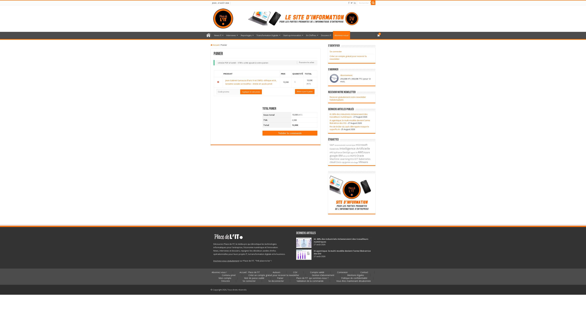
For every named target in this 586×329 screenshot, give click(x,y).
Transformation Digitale (267, 35)
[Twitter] (351, 3)
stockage (354, 162)
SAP (332, 144)
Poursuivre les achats (306, 62)
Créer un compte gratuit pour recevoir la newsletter (273, 275)
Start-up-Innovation (292, 35)
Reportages (246, 35)
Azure (367, 152)
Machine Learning (340, 158)
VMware (363, 162)
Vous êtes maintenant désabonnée (353, 280)
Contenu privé (229, 275)
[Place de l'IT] (223, 18)
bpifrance (338, 152)
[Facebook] (349, 3)
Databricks (334, 149)
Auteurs (276, 272)
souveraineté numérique (345, 145)
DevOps (346, 152)
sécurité (346, 156)
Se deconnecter (276, 280)
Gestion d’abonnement (323, 275)
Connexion (342, 272)
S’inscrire (225, 280)
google (334, 155)
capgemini (346, 162)
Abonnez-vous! (342, 35)
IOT (356, 158)
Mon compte (225, 278)
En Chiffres (311, 35)
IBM (340, 155)
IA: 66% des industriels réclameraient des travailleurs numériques (349, 115)
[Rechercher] (373, 2)
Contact (364, 272)
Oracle (360, 155)
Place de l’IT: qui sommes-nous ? (312, 278)
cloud (332, 162)
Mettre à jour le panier (305, 91)
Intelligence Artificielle (355, 148)
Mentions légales (355, 275)
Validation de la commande (310, 280)
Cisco (338, 162)
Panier (280, 278)
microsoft (361, 145)
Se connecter (336, 51)
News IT (217, 35)
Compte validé (317, 272)
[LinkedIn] (355, 3)
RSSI (352, 159)
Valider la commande (290, 133)
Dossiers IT (326, 35)
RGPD (353, 155)
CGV (295, 272)
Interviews (231, 35)
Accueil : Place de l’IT (208, 35)
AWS (361, 152)
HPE (331, 152)
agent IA (354, 152)
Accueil (215, 45)
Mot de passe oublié (254, 278)
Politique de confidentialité (354, 278)
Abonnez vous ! (219, 272)
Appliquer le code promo (251, 92)
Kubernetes (364, 158)
